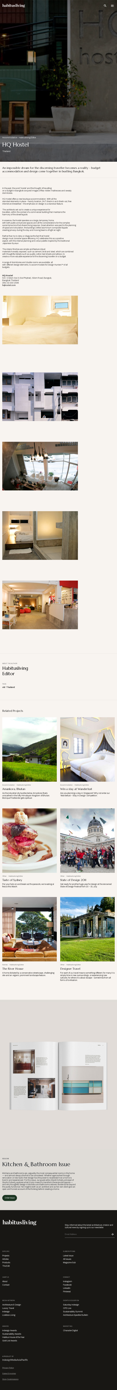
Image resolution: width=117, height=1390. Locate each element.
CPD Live (67, 1308)
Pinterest (67, 1292)
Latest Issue (68, 1256)
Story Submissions (10, 1379)
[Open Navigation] (112, 5)
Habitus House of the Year (13, 1337)
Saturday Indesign (71, 1305)
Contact (5, 1285)
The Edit (6, 1266)
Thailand (10, 687)
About (4, 1281)
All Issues (67, 1259)
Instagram (67, 1281)
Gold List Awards (9, 1341)
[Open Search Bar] (105, 5)
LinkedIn (66, 1288)
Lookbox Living (8, 1315)
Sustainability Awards (11, 1334)
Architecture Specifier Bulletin (75, 1315)
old (3, 687)
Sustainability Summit (73, 1312)
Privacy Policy (8, 1368)
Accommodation (9, 138)
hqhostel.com (9, 285)
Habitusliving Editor (27, 138)
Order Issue (10, 1198)
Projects (5, 1256)
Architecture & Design (11, 1305)
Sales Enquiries (9, 1373)
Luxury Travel (8, 1308)
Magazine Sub (69, 1262)
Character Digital (70, 1330)
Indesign (6, 1312)
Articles (5, 1259)
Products (6, 1262)
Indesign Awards (9, 1330)
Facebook (67, 1285)
